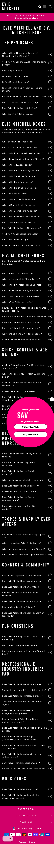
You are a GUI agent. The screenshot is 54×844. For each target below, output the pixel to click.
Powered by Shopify (27, 842)
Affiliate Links (26, 815)
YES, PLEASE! (27, 427)
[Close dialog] (48, 399)
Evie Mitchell (11, 6)
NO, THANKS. (27, 434)
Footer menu (26, 809)
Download (26, 822)
